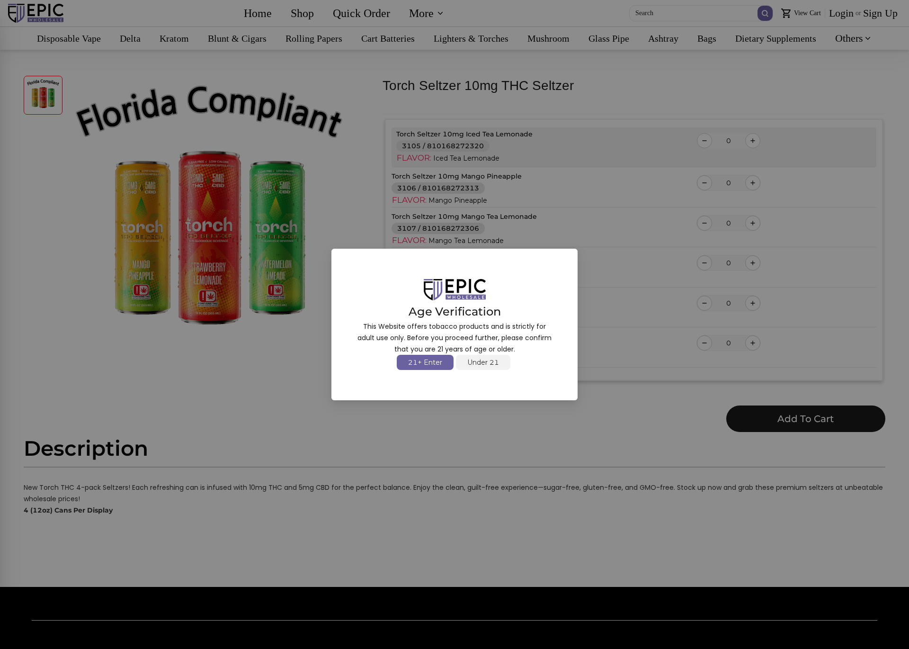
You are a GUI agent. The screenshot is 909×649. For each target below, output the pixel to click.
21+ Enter (425, 362)
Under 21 (483, 362)
